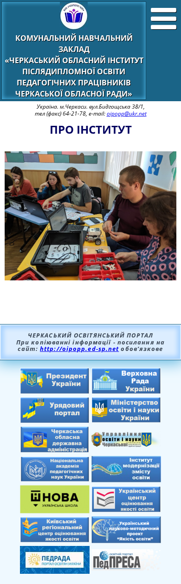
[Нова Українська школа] (55, 511)
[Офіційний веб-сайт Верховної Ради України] (126, 391)
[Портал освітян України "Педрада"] (55, 571)
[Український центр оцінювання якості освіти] (126, 510)
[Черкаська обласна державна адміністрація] (55, 450)
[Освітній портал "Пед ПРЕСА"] (126, 568)
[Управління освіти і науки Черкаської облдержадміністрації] (126, 444)
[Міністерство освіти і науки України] (126, 420)
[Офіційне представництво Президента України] (55, 391)
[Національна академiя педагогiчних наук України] (55, 479)
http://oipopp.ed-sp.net (79, 348)
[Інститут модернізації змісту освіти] (126, 479)
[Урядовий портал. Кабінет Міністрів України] (55, 420)
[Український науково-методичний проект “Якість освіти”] (126, 540)
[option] (90, 221)
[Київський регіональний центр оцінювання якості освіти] (55, 540)
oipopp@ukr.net (127, 113)
